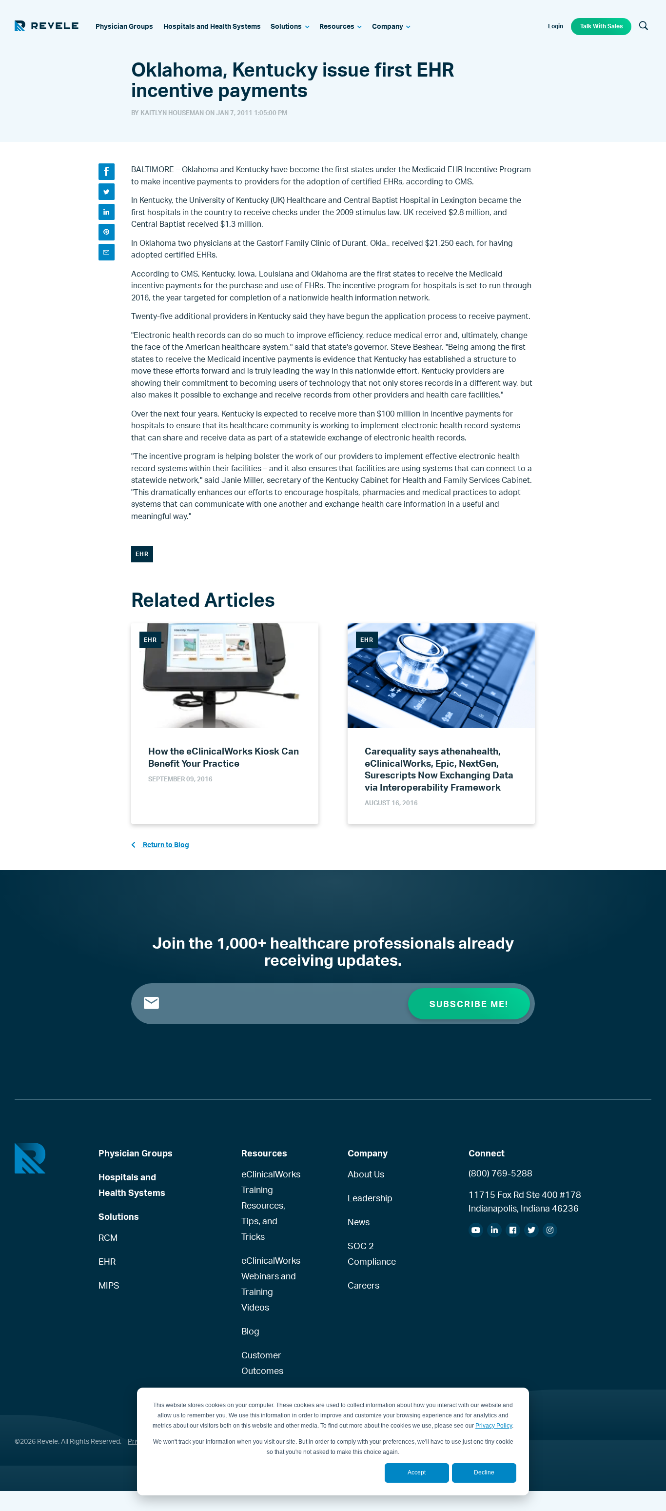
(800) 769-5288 (500, 1173)
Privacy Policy (493, 1425)
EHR (142, 553)
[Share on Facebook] (106, 171)
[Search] (643, 26)
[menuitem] (125, 26)
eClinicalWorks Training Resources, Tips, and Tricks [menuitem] (270, 1205)
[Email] (106, 252)
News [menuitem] (359, 1221)
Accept (417, 1472)
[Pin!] (106, 232)
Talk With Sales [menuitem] (601, 26)
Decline (484, 1472)
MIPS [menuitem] (108, 1285)
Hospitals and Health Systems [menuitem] (131, 1185)
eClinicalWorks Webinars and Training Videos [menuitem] (270, 1283)
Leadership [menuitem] (370, 1198)
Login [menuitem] (555, 26)
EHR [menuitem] (107, 1261)
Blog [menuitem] (250, 1331)
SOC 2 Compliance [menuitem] (372, 1253)
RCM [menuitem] (108, 1237)
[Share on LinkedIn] (106, 212)
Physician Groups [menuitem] (135, 1153)
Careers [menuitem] (363, 1285)
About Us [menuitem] (366, 1174)
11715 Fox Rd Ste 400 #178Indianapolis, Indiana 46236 (525, 1201)
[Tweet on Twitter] (106, 191)
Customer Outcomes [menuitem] (262, 1363)
